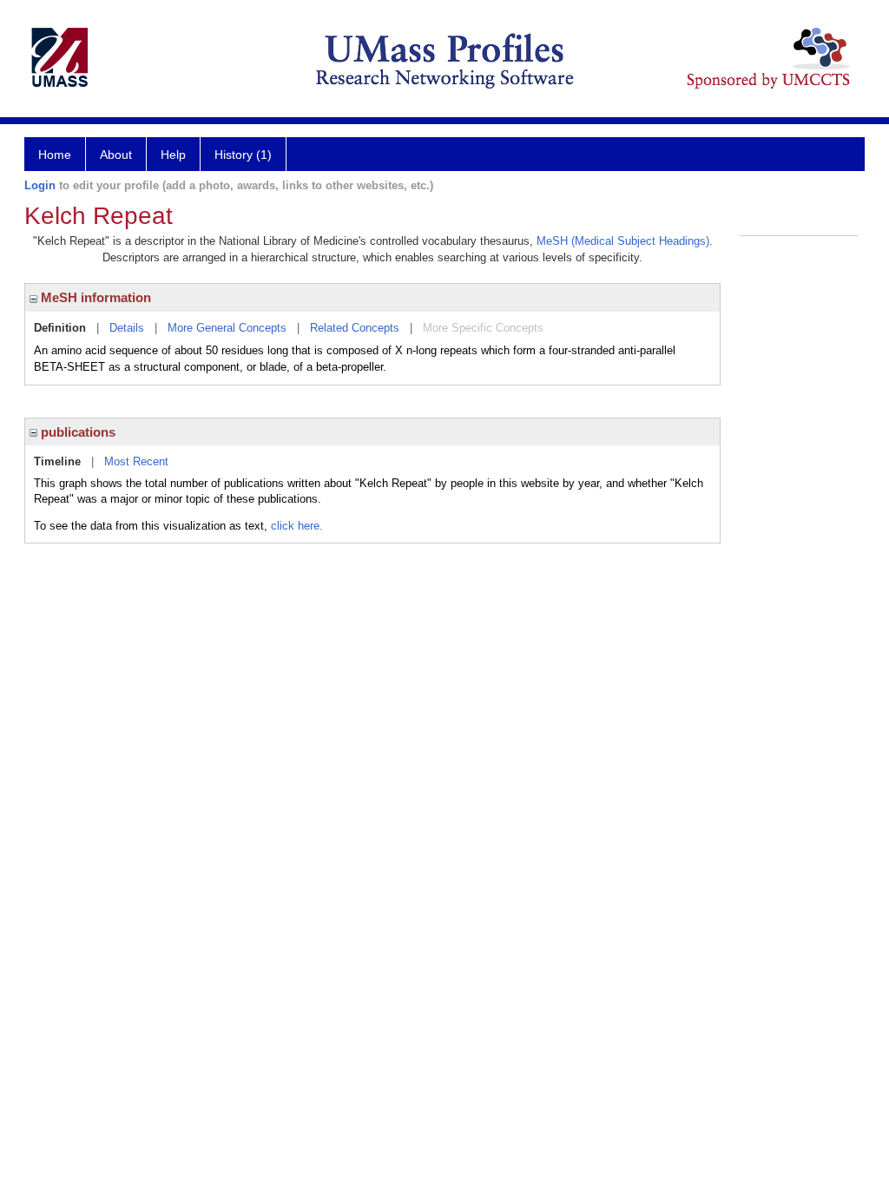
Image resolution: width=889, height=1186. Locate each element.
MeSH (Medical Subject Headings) (623, 240)
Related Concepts (354, 327)
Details (126, 327)
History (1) (243, 154)
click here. (297, 525)
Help (173, 154)
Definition (60, 327)
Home (54, 154)
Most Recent (136, 461)
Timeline (57, 461)
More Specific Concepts (483, 327)
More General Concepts (227, 327)
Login (40, 185)
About (116, 154)
